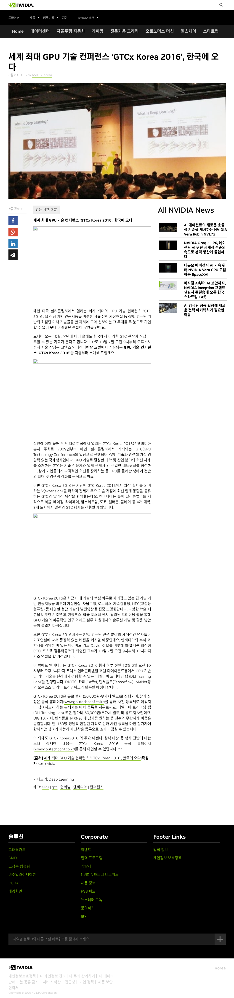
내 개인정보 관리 (53, 976)
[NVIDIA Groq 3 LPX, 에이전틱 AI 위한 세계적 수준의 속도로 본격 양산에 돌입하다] (168, 245)
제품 (32, 18)
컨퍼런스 (97, 787)
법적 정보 (160, 849)
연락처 (13, 987)
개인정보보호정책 (22, 976)
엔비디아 (80, 787)
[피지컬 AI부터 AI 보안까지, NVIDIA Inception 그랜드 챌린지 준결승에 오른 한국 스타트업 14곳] (168, 285)
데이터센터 (40, 31)
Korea (220, 968)
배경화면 (15, 891)
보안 (84, 916)
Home (18, 31)
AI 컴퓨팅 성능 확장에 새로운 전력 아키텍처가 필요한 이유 (205, 310)
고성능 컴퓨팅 (19, 866)
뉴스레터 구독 (91, 899)
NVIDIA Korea (42, 75)
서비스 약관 (52, 982)
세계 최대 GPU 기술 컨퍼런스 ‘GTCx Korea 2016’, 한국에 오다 (92, 758)
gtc (55, 787)
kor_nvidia (46, 763)
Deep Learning (61, 779)
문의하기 (88, 908)
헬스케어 (188, 31)
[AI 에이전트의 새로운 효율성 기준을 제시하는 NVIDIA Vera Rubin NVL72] (168, 227)
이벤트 (86, 849)
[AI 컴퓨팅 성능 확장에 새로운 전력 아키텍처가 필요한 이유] (168, 308)
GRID (12, 858)
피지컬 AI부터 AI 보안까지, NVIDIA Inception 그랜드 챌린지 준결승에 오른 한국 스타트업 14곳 (205, 290)
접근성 (70, 982)
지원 (65, 18)
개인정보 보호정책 (167, 858)
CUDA (13, 883)
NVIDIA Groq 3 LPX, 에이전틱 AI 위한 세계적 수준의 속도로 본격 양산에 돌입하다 (205, 250)
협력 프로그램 (91, 858)
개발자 (86, 866)
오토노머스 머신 (160, 31)
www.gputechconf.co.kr (84, 701)
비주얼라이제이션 (22, 874)
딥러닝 (65, 787)
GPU (45, 787)
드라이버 (13, 18)
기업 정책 (86, 982)
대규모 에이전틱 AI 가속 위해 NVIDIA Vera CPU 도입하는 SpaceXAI (205, 270)
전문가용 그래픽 (124, 31)
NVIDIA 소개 (86, 18)
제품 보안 (105, 982)
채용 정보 (88, 883)
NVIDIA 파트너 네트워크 (100, 874)
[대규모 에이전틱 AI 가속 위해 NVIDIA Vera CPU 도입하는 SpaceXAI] (168, 268)
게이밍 (98, 31)
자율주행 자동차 (71, 31)
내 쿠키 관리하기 (82, 976)
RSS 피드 (88, 891)
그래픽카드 (17, 849)
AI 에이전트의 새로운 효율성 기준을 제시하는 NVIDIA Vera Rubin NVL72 (205, 229)
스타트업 (211, 31)
